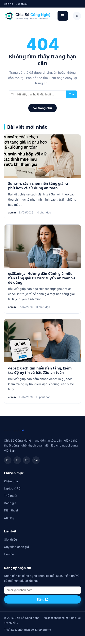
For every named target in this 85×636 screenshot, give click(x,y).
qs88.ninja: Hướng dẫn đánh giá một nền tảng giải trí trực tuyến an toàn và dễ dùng (42, 278)
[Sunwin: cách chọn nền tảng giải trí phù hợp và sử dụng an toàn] (42, 156)
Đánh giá (10, 503)
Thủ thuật (10, 496)
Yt (17, 460)
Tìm (71, 94)
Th (26, 460)
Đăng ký (42, 599)
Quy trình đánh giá (16, 547)
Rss (36, 460)
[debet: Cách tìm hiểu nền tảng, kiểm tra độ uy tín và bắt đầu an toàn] (42, 340)
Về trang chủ (42, 108)
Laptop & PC (12, 488)
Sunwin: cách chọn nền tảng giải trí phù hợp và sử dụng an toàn (38, 185)
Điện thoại (11, 510)
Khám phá (11, 481)
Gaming (9, 518)
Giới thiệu (21, 3)
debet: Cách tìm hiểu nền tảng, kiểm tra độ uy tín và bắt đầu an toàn (40, 370)
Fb (7, 460)
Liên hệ (8, 3)
